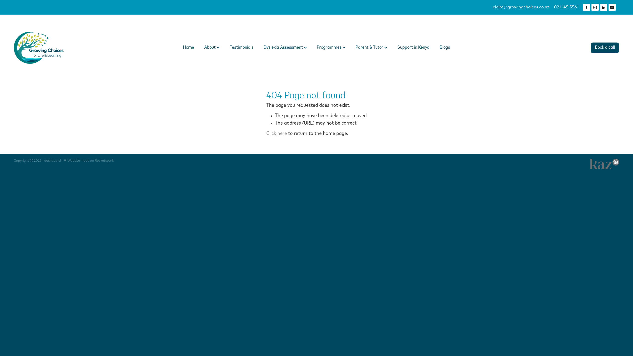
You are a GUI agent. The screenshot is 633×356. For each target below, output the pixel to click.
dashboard (52, 160)
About (210, 47)
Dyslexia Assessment (284, 47)
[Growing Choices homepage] (74, 48)
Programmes (329, 47)
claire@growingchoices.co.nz (521, 7)
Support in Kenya (413, 47)
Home (188, 47)
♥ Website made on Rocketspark (89, 160)
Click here (276, 133)
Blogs (445, 47)
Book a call (605, 47)
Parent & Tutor (370, 47)
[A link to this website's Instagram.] (595, 7)
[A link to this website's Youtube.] (612, 7)
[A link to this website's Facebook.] (586, 7)
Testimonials (241, 47)
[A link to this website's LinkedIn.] (603, 7)
